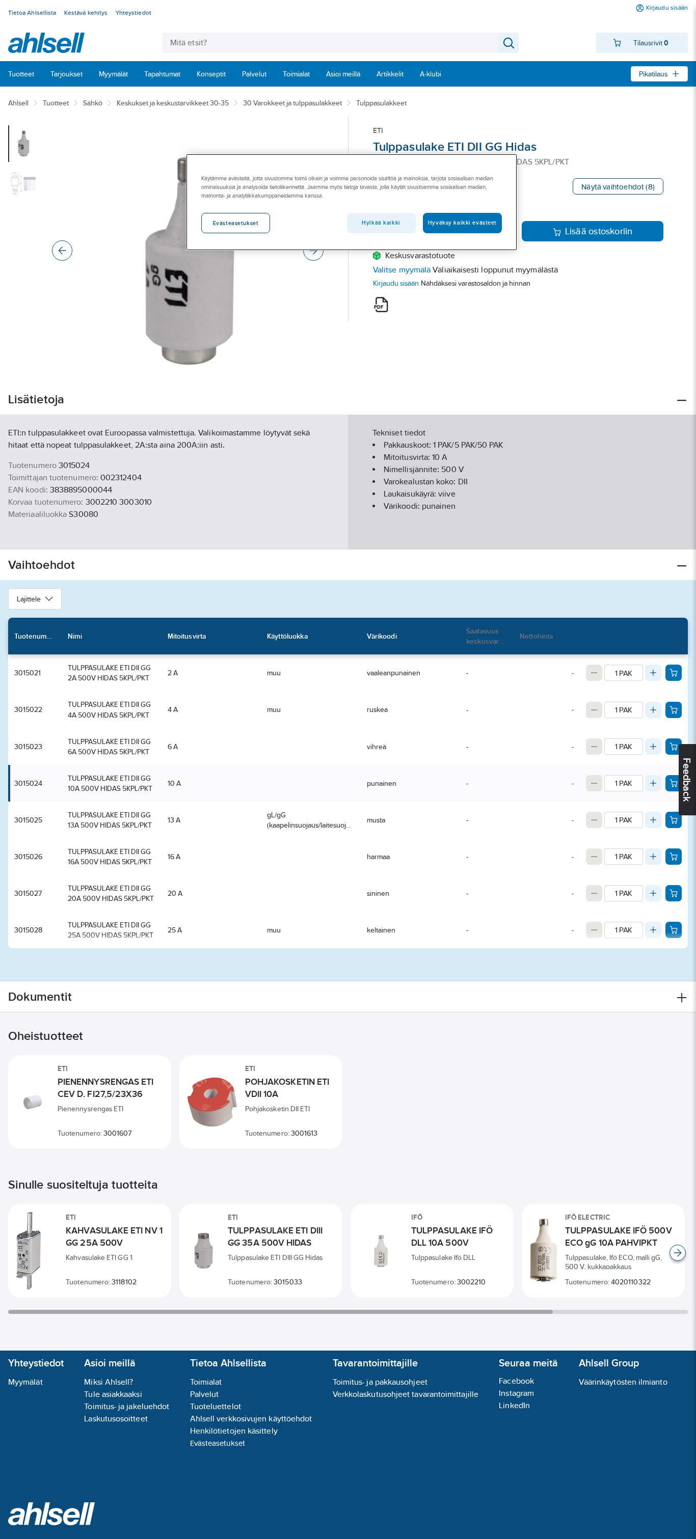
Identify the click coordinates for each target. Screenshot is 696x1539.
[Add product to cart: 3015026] (673, 856)
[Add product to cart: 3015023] (673, 746)
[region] (351, 202)
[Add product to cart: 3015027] (673, 893)
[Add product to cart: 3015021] (673, 673)
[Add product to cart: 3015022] (673, 710)
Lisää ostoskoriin (599, 231)
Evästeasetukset (217, 1443)
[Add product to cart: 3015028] (673, 930)
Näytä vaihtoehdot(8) (618, 186)
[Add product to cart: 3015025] (673, 820)
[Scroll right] (678, 1253)
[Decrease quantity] (594, 673)
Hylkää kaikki (381, 222)
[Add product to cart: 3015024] (673, 783)
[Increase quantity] (653, 673)
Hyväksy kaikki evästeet (462, 222)
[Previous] (62, 250)
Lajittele (29, 599)
